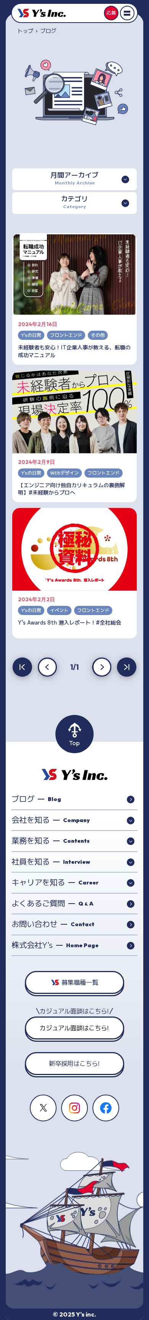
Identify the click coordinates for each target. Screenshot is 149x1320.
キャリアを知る (55, 882)
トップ (25, 31)
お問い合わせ (52, 924)
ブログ (36, 798)
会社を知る (50, 820)
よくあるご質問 (52, 903)
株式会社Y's (55, 945)
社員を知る (50, 861)
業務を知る (50, 840)
